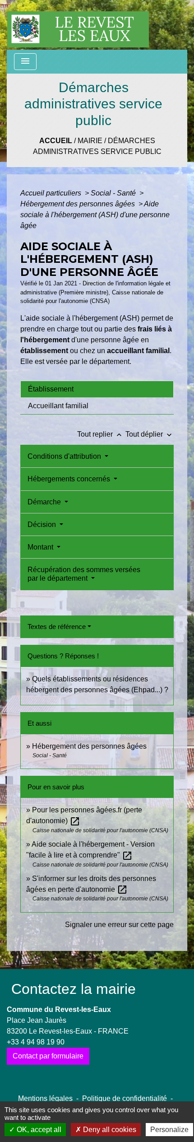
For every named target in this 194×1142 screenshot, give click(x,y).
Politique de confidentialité (124, 1098)
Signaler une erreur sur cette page (119, 924)
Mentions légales (45, 1098)
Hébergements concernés (70, 479)
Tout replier (100, 434)
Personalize (169, 1129)
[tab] (97, 389)
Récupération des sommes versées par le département (84, 574)
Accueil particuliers (51, 193)
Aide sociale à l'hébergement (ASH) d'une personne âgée (95, 214)
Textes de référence (57, 626)
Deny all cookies (108, 1129)
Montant (41, 547)
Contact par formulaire (48, 1056)
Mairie (90, 140)
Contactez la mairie (73, 989)
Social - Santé (114, 193)
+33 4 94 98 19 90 (36, 1042)
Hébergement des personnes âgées (78, 204)
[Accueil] (78, 25)
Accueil (55, 140)
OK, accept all (38, 1129)
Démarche (45, 502)
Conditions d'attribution (65, 456)
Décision (43, 524)
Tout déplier (149, 434)
